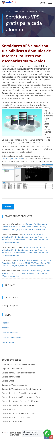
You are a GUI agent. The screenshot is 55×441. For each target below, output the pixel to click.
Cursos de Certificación (12, 421)
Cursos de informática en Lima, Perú (18, 413)
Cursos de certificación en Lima (16, 417)
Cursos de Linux (9, 409)
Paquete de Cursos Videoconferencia (18, 364)
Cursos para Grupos (11, 376)
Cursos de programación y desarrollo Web (21, 397)
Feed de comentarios (11, 337)
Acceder (5, 327)
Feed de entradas (10, 332)
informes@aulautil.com (12, 158)
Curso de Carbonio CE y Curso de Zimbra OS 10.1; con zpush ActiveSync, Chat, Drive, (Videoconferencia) (26, 273)
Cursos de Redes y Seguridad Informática (20, 393)
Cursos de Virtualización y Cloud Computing (21, 389)
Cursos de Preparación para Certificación (20, 401)
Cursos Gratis (8, 380)
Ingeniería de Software (12, 368)
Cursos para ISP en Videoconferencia (18, 372)
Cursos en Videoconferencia (14, 385)
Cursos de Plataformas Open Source (18, 405)
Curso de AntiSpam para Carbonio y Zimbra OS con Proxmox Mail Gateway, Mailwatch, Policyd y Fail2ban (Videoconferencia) (24, 227)
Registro (5, 322)
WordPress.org (8, 342)
